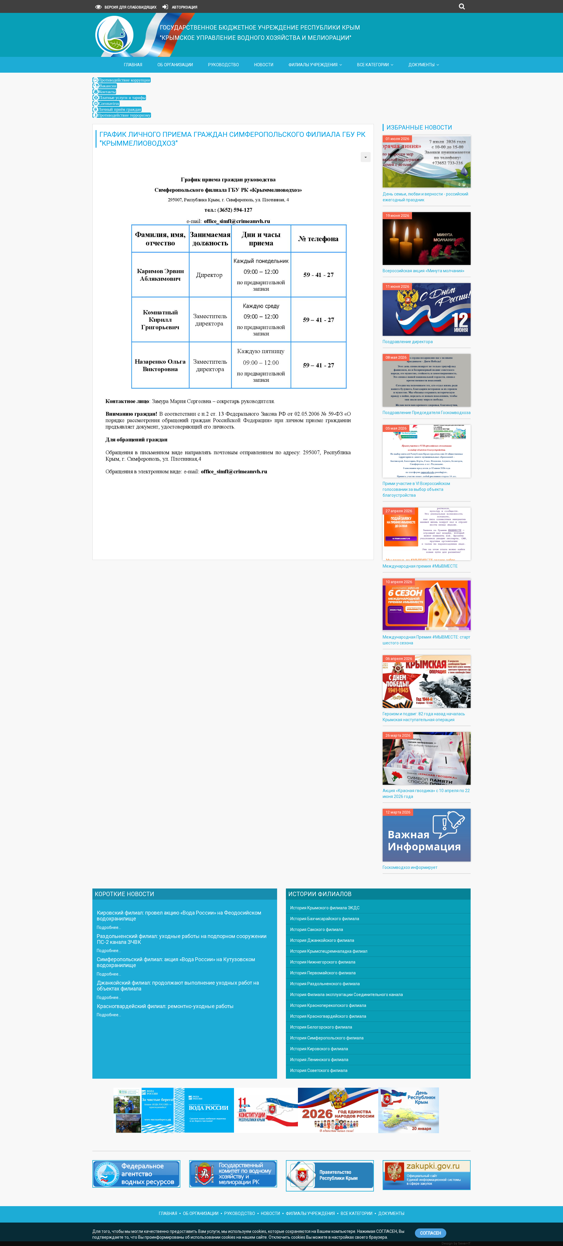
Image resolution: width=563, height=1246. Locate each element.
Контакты (107, 92)
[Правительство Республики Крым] (330, 1177)
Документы (421, 64)
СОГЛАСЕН (430, 1233)
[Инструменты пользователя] (366, 157)
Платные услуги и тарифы (122, 98)
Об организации (175, 64)
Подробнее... (109, 927)
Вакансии (107, 86)
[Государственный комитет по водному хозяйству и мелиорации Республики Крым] (233, 1175)
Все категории (373, 64)
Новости (263, 64)
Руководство (223, 64)
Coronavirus (109, 103)
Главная (133, 64)
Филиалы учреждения (313, 64)
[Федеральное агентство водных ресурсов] (136, 1174)
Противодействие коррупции (124, 80)
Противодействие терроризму (124, 115)
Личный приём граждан (119, 109)
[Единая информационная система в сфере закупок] (427, 1175)
